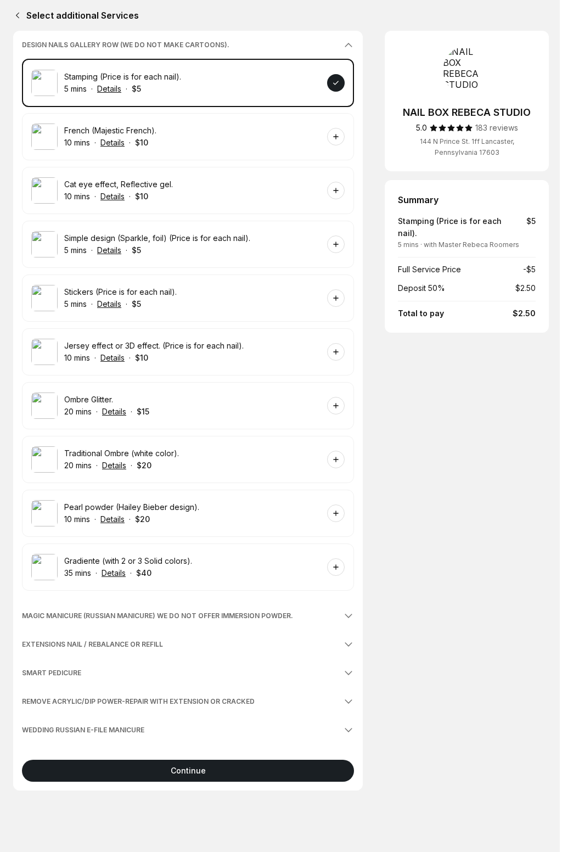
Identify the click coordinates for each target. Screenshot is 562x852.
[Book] (336, 83)
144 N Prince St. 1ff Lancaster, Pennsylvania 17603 (467, 146)
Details (109, 88)
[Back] (15, 15)
